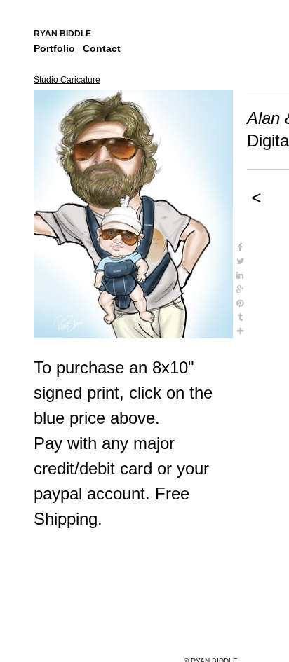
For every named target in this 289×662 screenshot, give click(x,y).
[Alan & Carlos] (133, 214)
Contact (102, 48)
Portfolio (54, 48)
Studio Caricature (67, 80)
